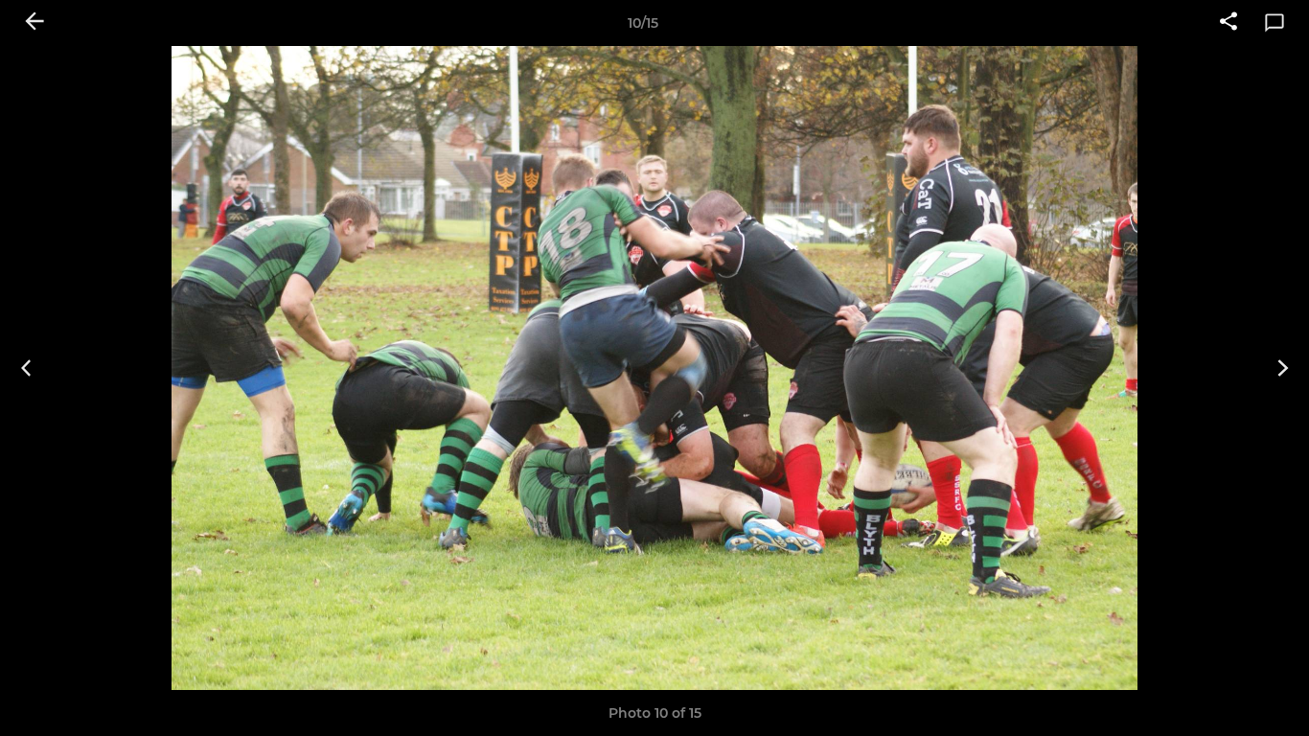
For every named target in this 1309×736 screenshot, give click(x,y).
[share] (1228, 23)
